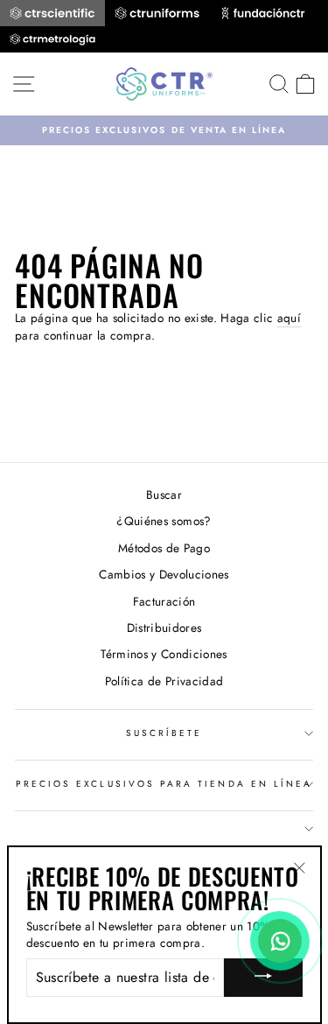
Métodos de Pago (164, 548)
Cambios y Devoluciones (163, 574)
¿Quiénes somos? (163, 521)
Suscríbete (164, 733)
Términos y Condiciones (164, 654)
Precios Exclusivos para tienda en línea (164, 783)
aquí (289, 318)
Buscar (164, 494)
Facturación (164, 601)
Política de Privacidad (164, 681)
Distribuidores (164, 627)
